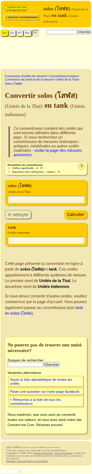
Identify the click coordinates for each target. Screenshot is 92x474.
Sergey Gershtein (43, 453)
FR (35, 33)
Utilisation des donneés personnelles (27, 461)
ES (12, 33)
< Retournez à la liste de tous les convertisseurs (35, 401)
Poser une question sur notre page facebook (44, 391)
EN (4, 33)
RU (27, 33)
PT (20, 33)
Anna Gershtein (64, 453)
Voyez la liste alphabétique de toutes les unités (41, 381)
